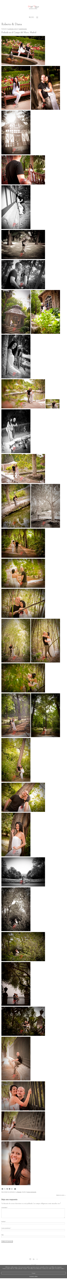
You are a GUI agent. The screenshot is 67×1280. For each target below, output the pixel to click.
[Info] (37, 1259)
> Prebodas (18, 1192)
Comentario (4, 1207)
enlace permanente (31, 1192)
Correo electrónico (6, 1228)
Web (2, 1235)
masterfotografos (23, 29)
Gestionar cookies (33, 1276)
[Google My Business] (33, 1259)
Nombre (3, 1221)
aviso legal (33, 1264)
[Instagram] (30, 1259)
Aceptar (33, 1273)
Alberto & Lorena (61, 1195)
